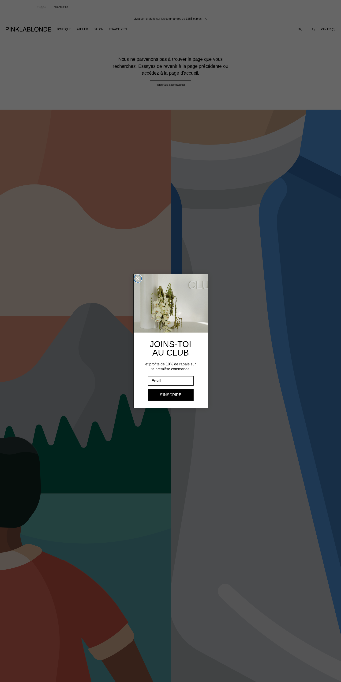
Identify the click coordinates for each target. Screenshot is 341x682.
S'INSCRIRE (170, 395)
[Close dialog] (138, 278)
